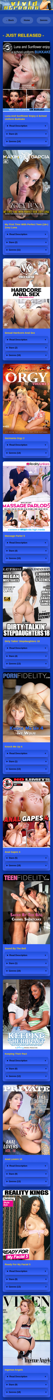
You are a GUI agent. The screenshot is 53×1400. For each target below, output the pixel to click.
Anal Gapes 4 (12, 852)
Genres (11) (15, 250)
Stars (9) (13, 1174)
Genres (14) (15, 141)
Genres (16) (15, 355)
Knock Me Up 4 (13, 746)
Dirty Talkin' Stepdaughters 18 (22, 641)
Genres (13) (15, 664)
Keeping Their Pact (16, 1053)
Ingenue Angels (14, 1369)
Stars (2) (13, 134)
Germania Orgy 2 (14, 438)
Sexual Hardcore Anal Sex (20, 333)
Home (27, 20)
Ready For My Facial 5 (17, 1264)
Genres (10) (15, 558)
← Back (10, 20)
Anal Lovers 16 (13, 1159)
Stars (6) (13, 1069)
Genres (43, 20)
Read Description (18, 126)
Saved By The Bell (15, 948)
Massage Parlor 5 (15, 536)
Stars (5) (13, 858)
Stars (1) (13, 761)
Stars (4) (13, 551)
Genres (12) (15, 1076)
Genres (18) (15, 865)
